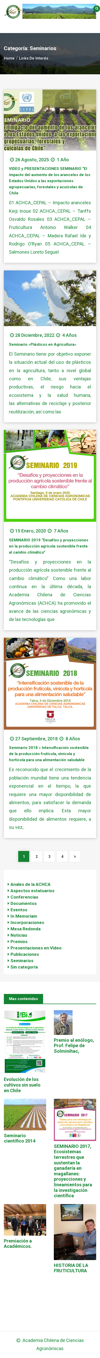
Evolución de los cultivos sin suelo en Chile (22, 1085)
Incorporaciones (27, 922)
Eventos (19, 909)
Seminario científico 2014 (19, 1138)
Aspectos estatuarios (32, 890)
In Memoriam (24, 916)
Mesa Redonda (26, 928)
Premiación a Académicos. (18, 1243)
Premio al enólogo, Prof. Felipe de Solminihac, (74, 1045)
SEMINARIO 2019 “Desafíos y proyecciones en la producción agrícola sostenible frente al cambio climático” (48, 546)
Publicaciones (25, 954)
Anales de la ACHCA (31, 884)
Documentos (24, 903)
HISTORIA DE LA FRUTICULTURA (71, 1268)
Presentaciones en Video (36, 947)
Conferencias (24, 897)
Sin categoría (24, 967)
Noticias (19, 935)
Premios (19, 941)
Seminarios (22, 960)
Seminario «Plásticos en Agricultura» (42, 344)
